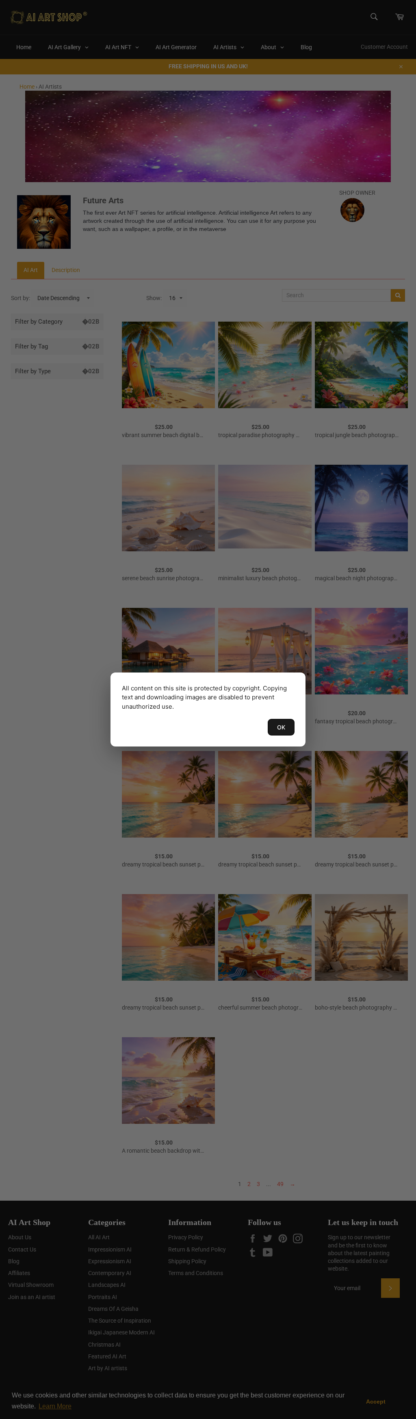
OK (281, 727)
